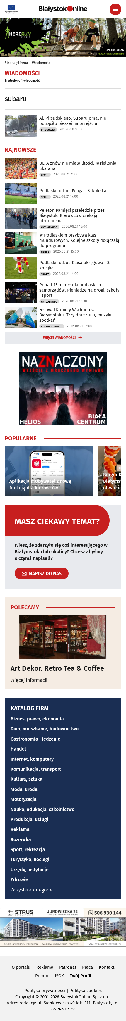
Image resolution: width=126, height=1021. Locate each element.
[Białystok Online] (63, 9)
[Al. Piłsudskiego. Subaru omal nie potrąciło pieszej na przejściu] (21, 126)
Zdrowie (19, 879)
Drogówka (48, 129)
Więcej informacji (29, 680)
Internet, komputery (32, 759)
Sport (45, 174)
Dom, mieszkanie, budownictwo (45, 729)
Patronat (67, 967)
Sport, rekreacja (28, 849)
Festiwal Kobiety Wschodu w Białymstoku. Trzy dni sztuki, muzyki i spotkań (76, 315)
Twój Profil (80, 975)
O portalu (21, 967)
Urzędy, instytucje (30, 869)
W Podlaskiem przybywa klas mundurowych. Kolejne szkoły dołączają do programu (79, 240)
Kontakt (106, 967)
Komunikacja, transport (36, 769)
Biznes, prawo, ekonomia (37, 719)
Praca (87, 967)
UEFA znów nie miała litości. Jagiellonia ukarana (77, 166)
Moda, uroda (24, 789)
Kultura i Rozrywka (52, 326)
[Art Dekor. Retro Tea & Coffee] (63, 637)
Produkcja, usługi (29, 819)
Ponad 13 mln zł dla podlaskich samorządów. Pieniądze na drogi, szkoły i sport (79, 290)
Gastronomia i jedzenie (35, 739)
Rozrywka (21, 839)
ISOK (59, 975)
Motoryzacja (24, 799)
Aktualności (49, 227)
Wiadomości (41, 63)
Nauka (45, 252)
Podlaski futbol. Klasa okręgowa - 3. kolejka (74, 265)
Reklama (20, 829)
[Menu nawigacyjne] (115, 9)
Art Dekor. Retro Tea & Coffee (57, 668)
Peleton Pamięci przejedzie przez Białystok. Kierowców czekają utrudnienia (72, 215)
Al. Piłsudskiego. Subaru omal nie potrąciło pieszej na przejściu (72, 120)
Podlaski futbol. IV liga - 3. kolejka (72, 190)
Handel (18, 749)
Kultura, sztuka (26, 779)
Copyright (24, 996)
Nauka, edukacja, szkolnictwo (42, 809)
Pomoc (42, 975)
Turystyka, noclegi (30, 859)
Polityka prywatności (44, 990)
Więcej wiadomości (59, 338)
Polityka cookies (85, 990)
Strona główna (16, 63)
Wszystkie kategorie (31, 890)
